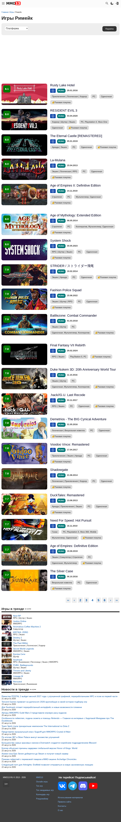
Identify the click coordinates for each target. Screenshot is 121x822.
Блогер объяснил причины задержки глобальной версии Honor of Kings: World (39, 748)
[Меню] (3, 3)
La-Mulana (57, 160)
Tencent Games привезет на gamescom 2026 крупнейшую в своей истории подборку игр (44, 702)
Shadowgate (59, 470)
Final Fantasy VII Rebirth (67, 345)
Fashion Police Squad (65, 290)
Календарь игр (42, 794)
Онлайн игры (42, 782)
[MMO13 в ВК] (62, 786)
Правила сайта (64, 802)
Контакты (62, 806)
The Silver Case (61, 571)
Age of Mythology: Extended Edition (75, 215)
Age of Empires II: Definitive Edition (75, 185)
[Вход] (117, 3)
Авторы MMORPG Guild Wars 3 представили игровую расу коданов (34, 713)
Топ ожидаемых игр (45, 790)
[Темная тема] (112, 3)
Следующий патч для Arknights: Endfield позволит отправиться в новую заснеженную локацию (47, 764)
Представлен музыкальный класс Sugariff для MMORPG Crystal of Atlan (36, 732)
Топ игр (39, 786)
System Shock (60, 240)
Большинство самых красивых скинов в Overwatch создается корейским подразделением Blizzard (49, 743)
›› (117, 600)
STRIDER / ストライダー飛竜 (72, 266)
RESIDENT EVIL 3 (63, 110)
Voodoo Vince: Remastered (69, 444)
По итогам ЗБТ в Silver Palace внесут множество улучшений (30, 737)
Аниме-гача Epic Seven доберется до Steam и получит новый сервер (35, 753)
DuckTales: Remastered (67, 495)
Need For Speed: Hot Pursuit (70, 520)
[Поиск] (107, 3)
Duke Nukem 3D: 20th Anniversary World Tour (83, 369)
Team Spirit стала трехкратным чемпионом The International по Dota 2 (35, 726)
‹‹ (68, 600)
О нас (60, 810)
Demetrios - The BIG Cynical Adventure (78, 419)
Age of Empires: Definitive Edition (74, 546)
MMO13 (39, 777)
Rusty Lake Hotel (62, 85)
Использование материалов (70, 797)
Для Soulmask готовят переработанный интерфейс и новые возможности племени (42, 707)
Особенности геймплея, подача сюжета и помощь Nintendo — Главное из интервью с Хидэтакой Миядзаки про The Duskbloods (58, 719)
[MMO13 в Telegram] (72, 786)
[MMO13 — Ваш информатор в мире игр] (13, 3)
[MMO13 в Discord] (83, 786)
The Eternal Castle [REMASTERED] (76, 136)
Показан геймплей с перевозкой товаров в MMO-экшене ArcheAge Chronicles (39, 759)
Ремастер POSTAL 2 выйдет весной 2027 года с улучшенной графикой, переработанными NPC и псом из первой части (59, 696)
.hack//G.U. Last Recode (67, 395)
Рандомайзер (42, 799)
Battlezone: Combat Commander (73, 315)
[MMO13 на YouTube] (93, 786)
